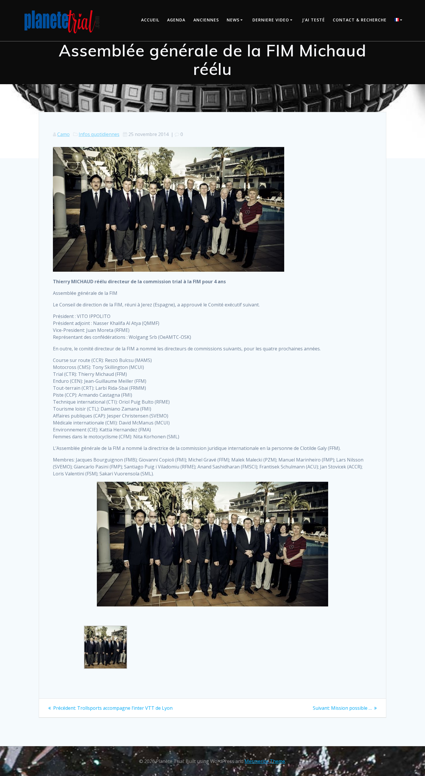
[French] (399, 20)
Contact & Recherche (360, 20)
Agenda (176, 20)
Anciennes (206, 20)
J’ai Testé (313, 20)
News (233, 20)
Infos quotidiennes (99, 134)
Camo (63, 134)
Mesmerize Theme (265, 761)
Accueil (150, 20)
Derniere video (270, 20)
